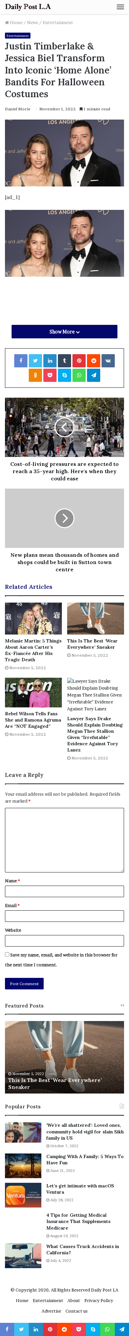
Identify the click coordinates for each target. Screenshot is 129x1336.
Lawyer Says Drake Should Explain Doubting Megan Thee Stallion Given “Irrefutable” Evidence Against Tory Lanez (95, 734)
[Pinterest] (79, 360)
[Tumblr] (64, 360)
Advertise (51, 1311)
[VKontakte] (108, 360)
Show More (63, 331)
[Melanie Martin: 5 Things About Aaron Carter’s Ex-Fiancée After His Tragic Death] (33, 619)
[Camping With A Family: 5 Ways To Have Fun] (23, 1165)
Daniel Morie (17, 108)
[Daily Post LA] (28, 7)
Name (12, 880)
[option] (68, 1057)
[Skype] (64, 375)
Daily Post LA (104, 1290)
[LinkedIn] (50, 360)
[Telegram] (93, 375)
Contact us (76, 1311)
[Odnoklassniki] (35, 375)
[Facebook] (20, 360)
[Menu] (120, 7)
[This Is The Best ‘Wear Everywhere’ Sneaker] (95, 619)
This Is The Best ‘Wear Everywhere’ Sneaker (92, 644)
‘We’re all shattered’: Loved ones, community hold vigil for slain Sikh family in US (85, 1131)
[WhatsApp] (79, 375)
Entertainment (58, 22)
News (32, 22)
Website (13, 930)
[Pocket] (50, 375)
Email (12, 905)
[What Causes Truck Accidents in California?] (23, 1255)
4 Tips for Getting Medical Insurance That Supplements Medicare (78, 1221)
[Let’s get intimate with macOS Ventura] (23, 1195)
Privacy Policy (98, 1300)
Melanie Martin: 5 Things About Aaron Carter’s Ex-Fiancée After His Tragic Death (33, 650)
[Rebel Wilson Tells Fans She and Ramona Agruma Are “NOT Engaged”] (33, 692)
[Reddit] (93, 360)
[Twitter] (35, 360)
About (73, 1300)
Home (15, 22)
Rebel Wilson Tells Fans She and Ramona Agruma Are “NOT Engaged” (33, 720)
